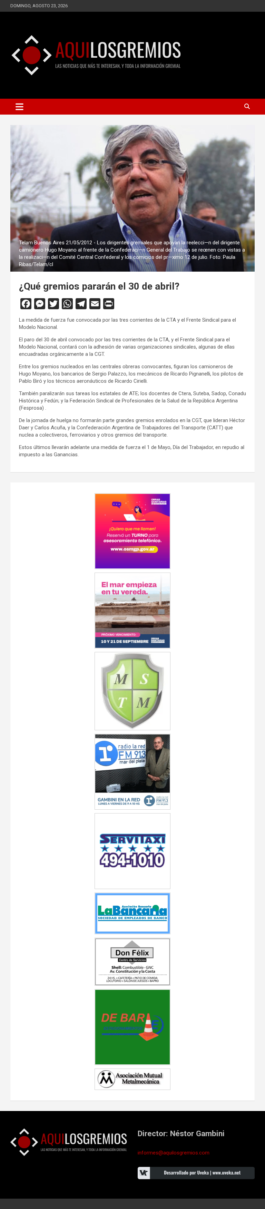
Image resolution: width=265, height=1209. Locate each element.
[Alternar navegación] (19, 107)
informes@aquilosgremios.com (173, 1153)
